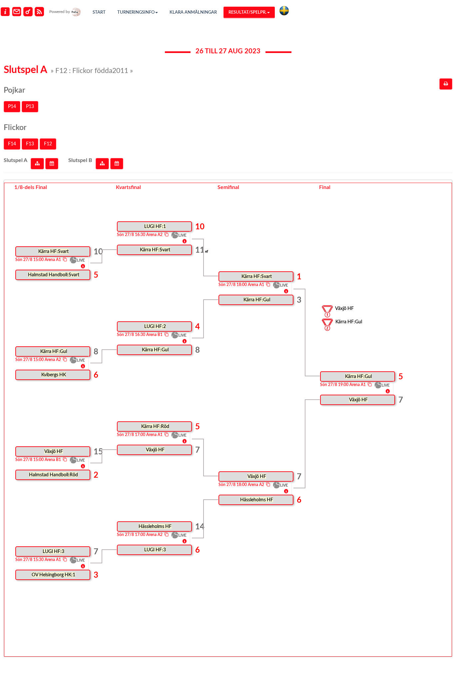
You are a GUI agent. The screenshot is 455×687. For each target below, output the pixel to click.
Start (99, 12)
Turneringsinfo (136, 12)
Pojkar (14, 90)
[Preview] (445, 84)
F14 (12, 144)
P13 (30, 106)
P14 (12, 106)
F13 (30, 144)
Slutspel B (80, 160)
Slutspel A (15, 160)
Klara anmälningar (193, 12)
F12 (48, 144)
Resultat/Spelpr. (247, 12)
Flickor (15, 127)
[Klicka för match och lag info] (65, 259)
